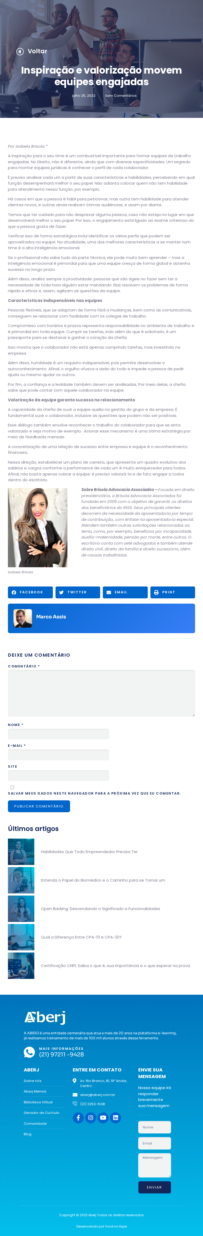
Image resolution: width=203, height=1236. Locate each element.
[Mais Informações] (29, 1052)
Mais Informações (61, 1048)
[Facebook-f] (78, 1117)
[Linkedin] (115, 1117)
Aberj (31, 1069)
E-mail (17, 745)
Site (12, 766)
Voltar (37, 51)
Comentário (24, 666)
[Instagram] (90, 1117)
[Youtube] (103, 1117)
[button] (30, 592)
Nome (16, 724)
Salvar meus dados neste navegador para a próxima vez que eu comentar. (94, 793)
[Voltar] (20, 51)
